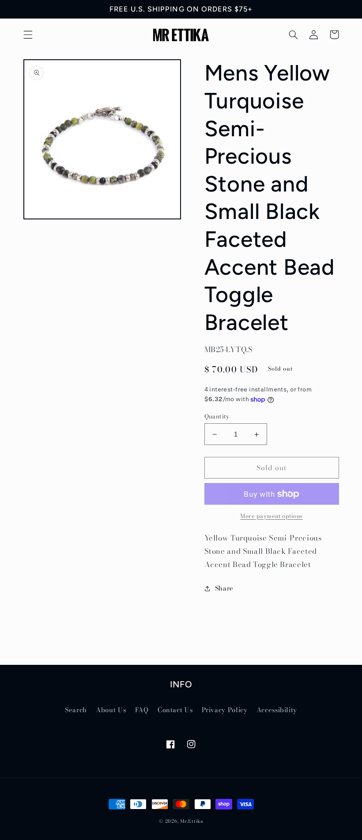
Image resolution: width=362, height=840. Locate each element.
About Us (111, 710)
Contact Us (175, 710)
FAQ (142, 710)
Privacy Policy (225, 710)
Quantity (217, 416)
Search (76, 710)
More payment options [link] (271, 516)
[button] (28, 34)
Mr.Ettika (191, 821)
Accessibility (276, 710)
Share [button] (224, 588)
